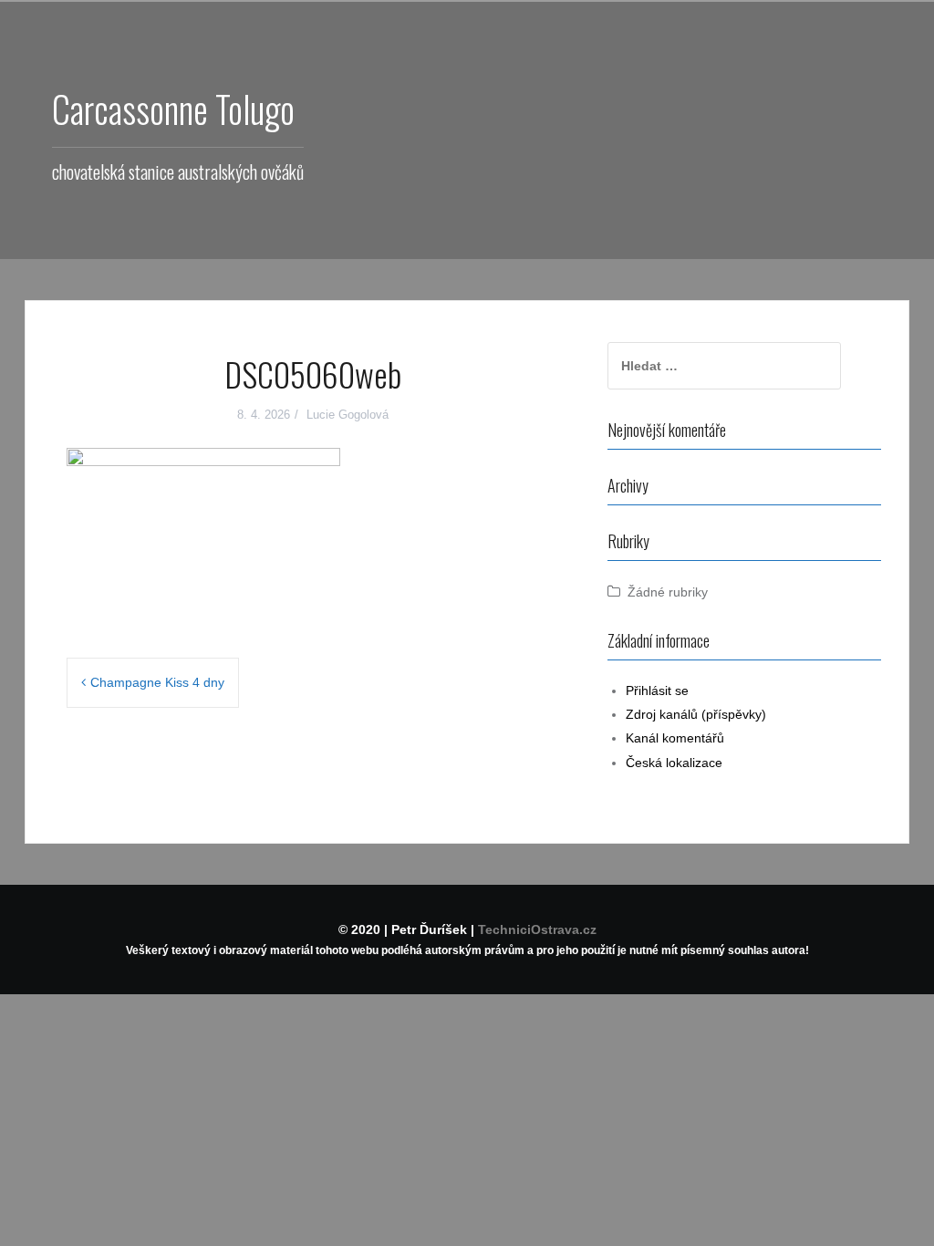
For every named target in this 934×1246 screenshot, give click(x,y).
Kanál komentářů (675, 738)
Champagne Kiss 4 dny (157, 682)
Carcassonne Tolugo (173, 108)
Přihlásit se (657, 690)
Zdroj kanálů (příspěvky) (696, 714)
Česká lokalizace (674, 762)
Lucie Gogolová (347, 414)
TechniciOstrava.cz (537, 929)
